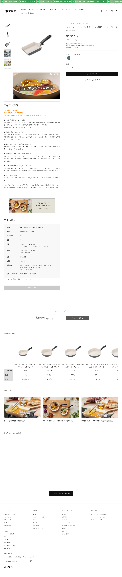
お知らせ (35, 522)
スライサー (6, 531)
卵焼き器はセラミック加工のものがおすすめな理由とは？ (97, 421)
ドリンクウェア (7, 517)
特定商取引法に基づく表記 (68, 525)
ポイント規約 (65, 520)
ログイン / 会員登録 (38, 528)
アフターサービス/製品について (41, 517)
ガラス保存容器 (7, 525)
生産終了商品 (7, 548)
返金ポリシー (65, 531)
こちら (27, 274)
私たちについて (67, 9)
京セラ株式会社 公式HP (97, 520)
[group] (61, 1)
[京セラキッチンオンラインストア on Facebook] (9, 567)
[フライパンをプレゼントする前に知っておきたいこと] (61, 407)
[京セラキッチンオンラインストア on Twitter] (12, 567)
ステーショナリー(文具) (9, 545)
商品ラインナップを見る (62, 493)
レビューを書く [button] (77, 318)
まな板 (5, 522)
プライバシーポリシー (67, 522)
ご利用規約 (64, 517)
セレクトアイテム (8, 542)
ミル (5, 536)
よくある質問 (65, 534)
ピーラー (6, 528)
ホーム (68, 23)
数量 (68, 64)
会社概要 (64, 514)
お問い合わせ (79, 9)
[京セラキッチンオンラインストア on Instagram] (5, 567)
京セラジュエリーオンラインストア (99, 514)
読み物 (31, 9)
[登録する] (31, 561)
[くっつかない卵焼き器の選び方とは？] (22, 407)
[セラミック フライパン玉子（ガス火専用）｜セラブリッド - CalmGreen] (5, 475)
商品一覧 (23, 9)
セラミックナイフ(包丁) (9, 514)
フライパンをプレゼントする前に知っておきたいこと (58, 421)
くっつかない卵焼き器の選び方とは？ (14, 421)
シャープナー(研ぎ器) (9, 534)
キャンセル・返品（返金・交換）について (18, 279)
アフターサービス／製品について (48, 9)
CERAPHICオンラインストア (98, 517)
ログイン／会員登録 (27, 13)
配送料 (68, 43)
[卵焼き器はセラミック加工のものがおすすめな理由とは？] (99, 407)
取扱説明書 (32, 287)
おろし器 (6, 539)
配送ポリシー (65, 528)
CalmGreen (68, 58)
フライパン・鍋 (74, 23)
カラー (73, 54)
